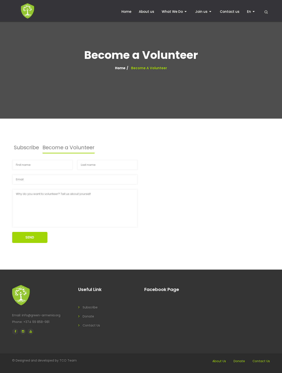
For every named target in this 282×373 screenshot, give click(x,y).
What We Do (172, 11)
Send (29, 237)
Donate (88, 316)
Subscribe (90, 307)
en (249, 11)
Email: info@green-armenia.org (36, 315)
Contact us (229, 11)
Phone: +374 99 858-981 (30, 322)
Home (126, 11)
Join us (201, 11)
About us (146, 11)
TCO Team (68, 360)
